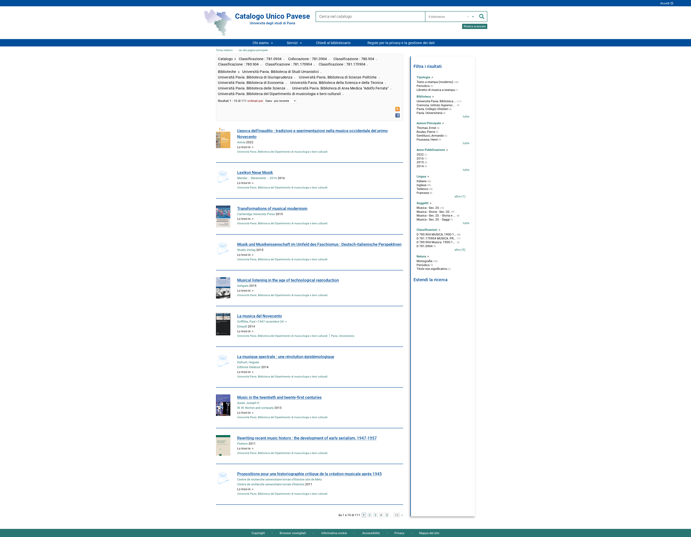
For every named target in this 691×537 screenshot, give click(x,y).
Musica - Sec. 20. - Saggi (433, 219)
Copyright (258, 533)
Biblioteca (424, 96)
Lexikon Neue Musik (255, 172)
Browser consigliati (293, 533)
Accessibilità (371, 533)
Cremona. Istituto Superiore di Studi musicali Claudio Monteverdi (436, 105)
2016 (420, 158)
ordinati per (255, 101)
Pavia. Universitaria (342, 336)
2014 (420, 166)
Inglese (421, 185)
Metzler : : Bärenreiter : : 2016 (257, 178)
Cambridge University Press (256, 214)
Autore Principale (429, 123)
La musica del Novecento (259, 316)
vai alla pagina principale (253, 50)
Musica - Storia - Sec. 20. (433, 212)
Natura (421, 256)
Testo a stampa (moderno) (435, 82)
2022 (420, 154)
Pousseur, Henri (427, 139)
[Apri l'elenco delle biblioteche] (473, 16)
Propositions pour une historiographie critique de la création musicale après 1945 (309, 474)
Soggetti (422, 203)
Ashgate (243, 285)
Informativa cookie (334, 533)
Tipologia (423, 77)
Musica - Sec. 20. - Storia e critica (436, 215)
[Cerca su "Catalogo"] (370, 17)
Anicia (241, 142)
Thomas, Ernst (426, 128)
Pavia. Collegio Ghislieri (432, 109)
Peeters (243, 443)
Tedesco (422, 189)
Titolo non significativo (432, 269)
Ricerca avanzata (475, 26)
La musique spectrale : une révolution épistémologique (285, 356)
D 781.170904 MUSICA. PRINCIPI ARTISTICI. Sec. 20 (436, 238)
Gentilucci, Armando (430, 135)
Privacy (399, 533)
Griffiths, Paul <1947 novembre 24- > (262, 321)
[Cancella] (467, 16)
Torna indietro (224, 50)
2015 (420, 162)
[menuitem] (262, 42)
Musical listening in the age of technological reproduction (288, 280)
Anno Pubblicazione (431, 150)
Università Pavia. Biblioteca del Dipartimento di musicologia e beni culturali (282, 151)
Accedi (665, 3)
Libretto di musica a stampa (436, 90)
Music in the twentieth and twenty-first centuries (279, 397)
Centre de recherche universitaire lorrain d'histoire (271, 484)
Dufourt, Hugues (248, 362)
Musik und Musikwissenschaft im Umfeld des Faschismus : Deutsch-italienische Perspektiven (319, 244)
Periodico (423, 86)
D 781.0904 (425, 246)
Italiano (422, 181)
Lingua (421, 176)
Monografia (424, 261)
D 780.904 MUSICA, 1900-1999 (436, 234)
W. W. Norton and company (255, 408)
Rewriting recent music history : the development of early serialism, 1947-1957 (307, 438)
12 (397, 515)
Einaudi (242, 326)
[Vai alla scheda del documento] (223, 138)
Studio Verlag (246, 250)
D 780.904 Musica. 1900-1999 (436, 242)
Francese (423, 193)
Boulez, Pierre (426, 132)
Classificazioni (427, 230)
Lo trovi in (243, 147)
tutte (466, 116)
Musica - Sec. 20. (428, 208)
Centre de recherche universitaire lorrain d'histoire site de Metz (279, 479)
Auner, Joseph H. (248, 403)
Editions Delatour (249, 367)
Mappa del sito (429, 533)
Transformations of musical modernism (272, 208)
